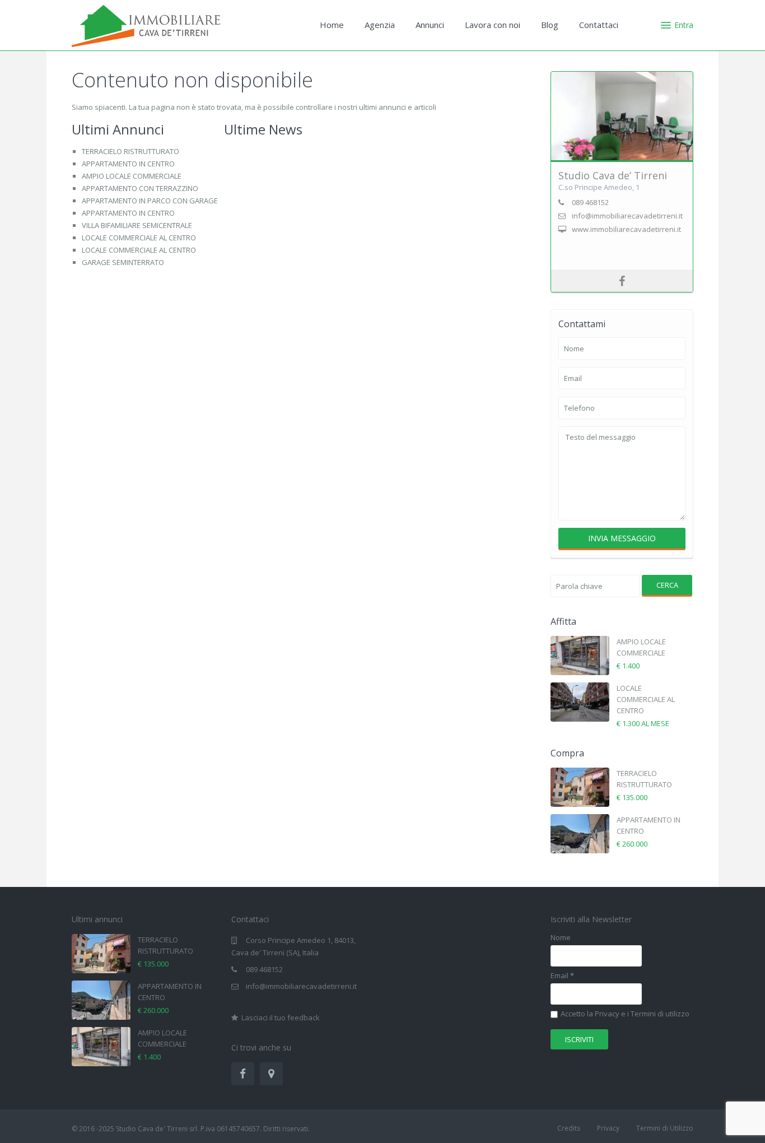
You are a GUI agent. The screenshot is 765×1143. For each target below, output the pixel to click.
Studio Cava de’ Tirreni (612, 175)
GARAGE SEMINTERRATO (123, 262)
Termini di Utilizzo (664, 1128)
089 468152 (264, 969)
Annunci (430, 24)
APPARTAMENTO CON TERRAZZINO (140, 188)
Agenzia (380, 24)
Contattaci (598, 24)
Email (562, 975)
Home (332, 24)
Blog (549, 24)
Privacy (608, 1128)
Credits (568, 1128)
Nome (561, 937)
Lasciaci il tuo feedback (280, 1017)
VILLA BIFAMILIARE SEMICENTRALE (137, 225)
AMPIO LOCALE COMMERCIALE (131, 176)
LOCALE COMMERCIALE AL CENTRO (139, 238)
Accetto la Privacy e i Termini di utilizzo (625, 1014)
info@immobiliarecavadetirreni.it (301, 986)
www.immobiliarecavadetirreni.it (626, 229)
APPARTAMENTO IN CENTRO (128, 164)
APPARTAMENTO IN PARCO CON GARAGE (150, 201)
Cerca (667, 585)
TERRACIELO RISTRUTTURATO (130, 151)
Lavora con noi (492, 24)
